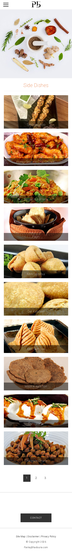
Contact (36, 517)
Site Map (21, 536)
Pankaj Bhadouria (36, 5)
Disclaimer (33, 536)
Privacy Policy (48, 536)
